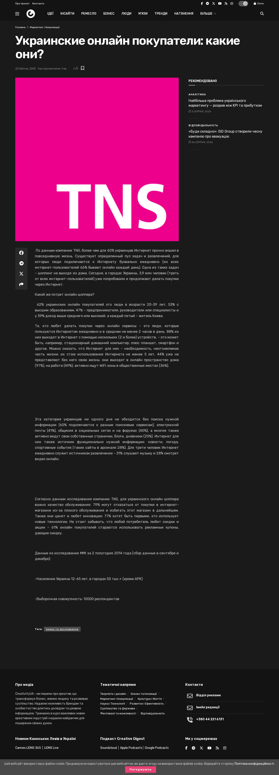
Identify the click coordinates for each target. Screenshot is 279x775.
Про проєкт (22, 3)
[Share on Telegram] (21, 263)
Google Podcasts (157, 748)
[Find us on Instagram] (231, 3)
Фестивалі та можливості (118, 713)
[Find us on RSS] (226, 3)
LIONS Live (51, 748)
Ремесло (88, 13)
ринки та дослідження (62, 629)
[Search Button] (262, 13)
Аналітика (197, 94)
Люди (126, 13)
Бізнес (108, 13)
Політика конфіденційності (254, 764)
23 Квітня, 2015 (25, 68)
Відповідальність (203, 125)
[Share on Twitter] (21, 274)
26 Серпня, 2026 (202, 142)
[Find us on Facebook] (202, 3)
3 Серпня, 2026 (201, 111)
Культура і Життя (150, 698)
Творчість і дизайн (113, 693)
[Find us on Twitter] (213, 3)
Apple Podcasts (131, 748)
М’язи (143, 13)
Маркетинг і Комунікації (45, 27)
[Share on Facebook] (21, 253)
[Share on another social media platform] (21, 284)
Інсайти (67, 13)
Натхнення (183, 13)
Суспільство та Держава (117, 708)
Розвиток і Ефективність (147, 703)
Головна (20, 27)
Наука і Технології (112, 703)
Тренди (161, 13)
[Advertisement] (139, 649)
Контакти (38, 3)
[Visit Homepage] (30, 13)
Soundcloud (108, 748)
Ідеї (50, 13)
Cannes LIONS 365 (28, 748)
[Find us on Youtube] (220, 3)
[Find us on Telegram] (207, 3)
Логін (260, 3)
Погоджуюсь (140, 769)
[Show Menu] (17, 13)
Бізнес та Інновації (144, 693)
